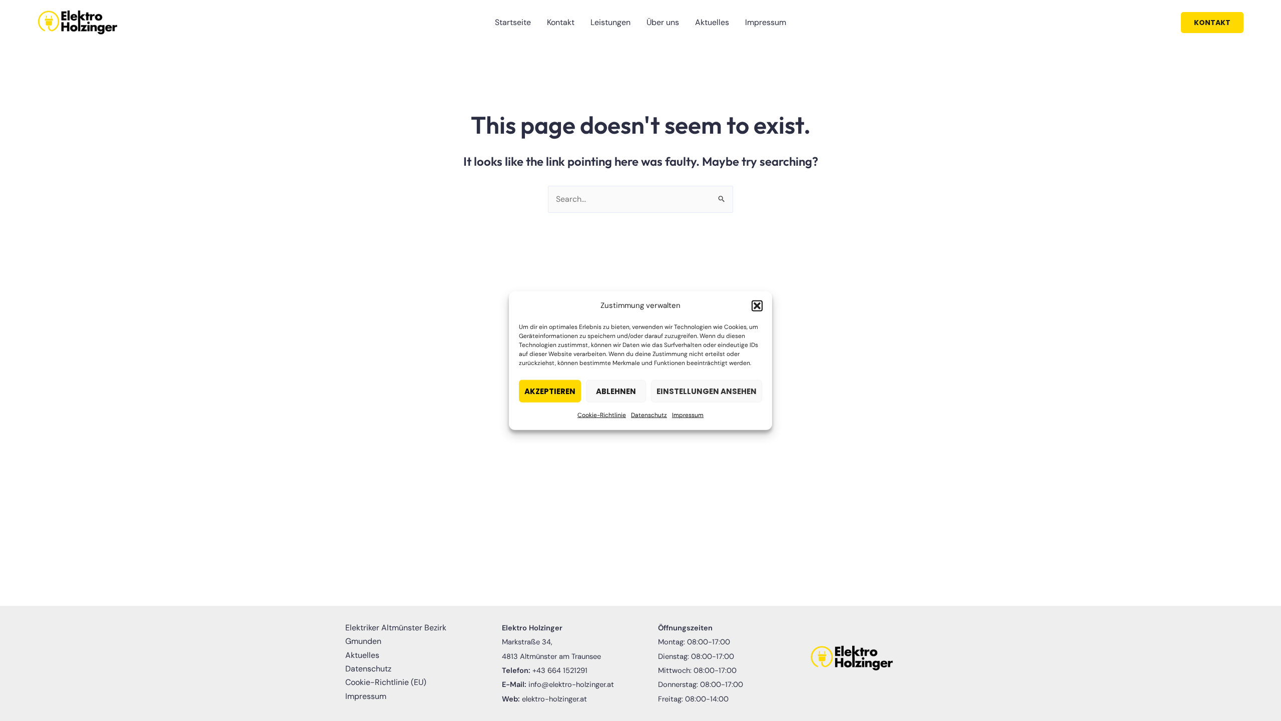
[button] (757, 305)
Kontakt (560, 22)
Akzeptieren (549, 391)
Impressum (688, 415)
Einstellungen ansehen (707, 391)
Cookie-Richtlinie (601, 415)
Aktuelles (712, 22)
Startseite (513, 22)
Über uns (663, 22)
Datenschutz (649, 415)
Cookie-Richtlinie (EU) (385, 682)
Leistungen (610, 22)
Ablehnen (616, 391)
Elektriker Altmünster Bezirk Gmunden (395, 634)
